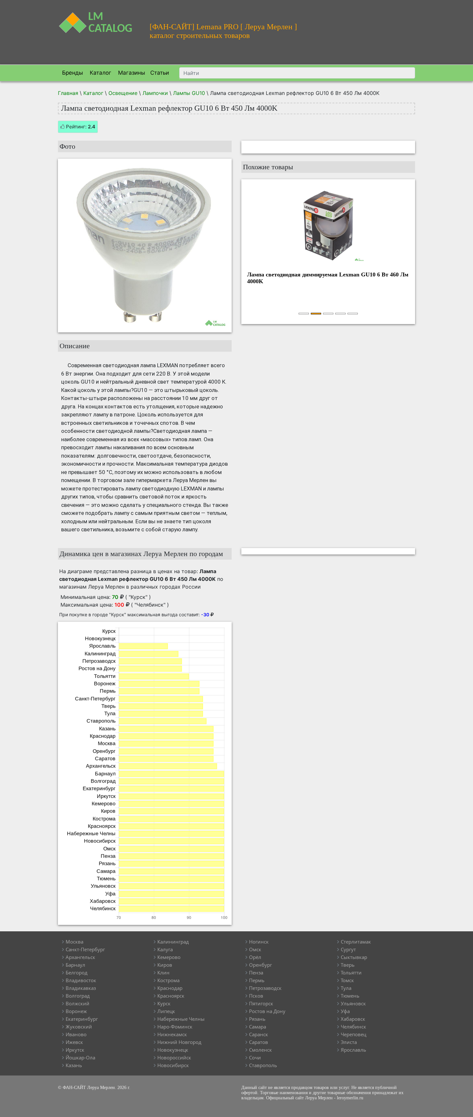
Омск (255, 949)
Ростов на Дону (267, 1011)
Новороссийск (174, 1057)
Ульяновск (353, 1003)
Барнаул (75, 965)
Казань (74, 1065)
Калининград (173, 941)
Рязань (257, 1019)
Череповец (353, 1034)
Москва (74, 941)
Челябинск (353, 1026)
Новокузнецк (172, 1050)
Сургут (348, 949)
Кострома (168, 980)
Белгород (77, 972)
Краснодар (169, 988)
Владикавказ (81, 988)
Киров (164, 965)
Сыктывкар (354, 957)
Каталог (99, 73)
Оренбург (260, 965)
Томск (347, 980)
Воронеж (76, 1011)
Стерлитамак (356, 941)
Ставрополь (263, 1065)
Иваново (76, 1034)
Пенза (256, 972)
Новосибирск (173, 1065)
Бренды (71, 73)
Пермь (256, 980)
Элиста (349, 1042)
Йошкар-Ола (80, 1057)
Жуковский (79, 1026)
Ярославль (353, 1050)
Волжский (77, 1003)
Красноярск (170, 995)
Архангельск (80, 957)
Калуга (165, 949)
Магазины (130, 73)
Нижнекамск (172, 1034)
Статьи (159, 73)
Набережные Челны (181, 1019)
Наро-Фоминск (174, 1026)
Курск (164, 1003)
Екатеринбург (82, 1019)
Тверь (348, 965)
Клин (163, 972)
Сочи (255, 1057)
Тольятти (351, 972)
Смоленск (260, 1050)
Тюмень (350, 995)
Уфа (345, 1011)
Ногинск (259, 941)
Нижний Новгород (179, 1042)
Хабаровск (353, 1019)
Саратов (258, 1042)
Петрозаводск (265, 988)
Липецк (166, 1011)
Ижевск (74, 1042)
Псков (256, 995)
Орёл (255, 957)
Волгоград (78, 995)
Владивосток (81, 980)
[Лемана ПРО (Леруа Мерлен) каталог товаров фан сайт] (99, 18)
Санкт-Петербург (85, 949)
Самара (257, 1026)
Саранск (258, 1034)
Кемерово (169, 957)
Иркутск (75, 1050)
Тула (346, 988)
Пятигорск (261, 1003)
